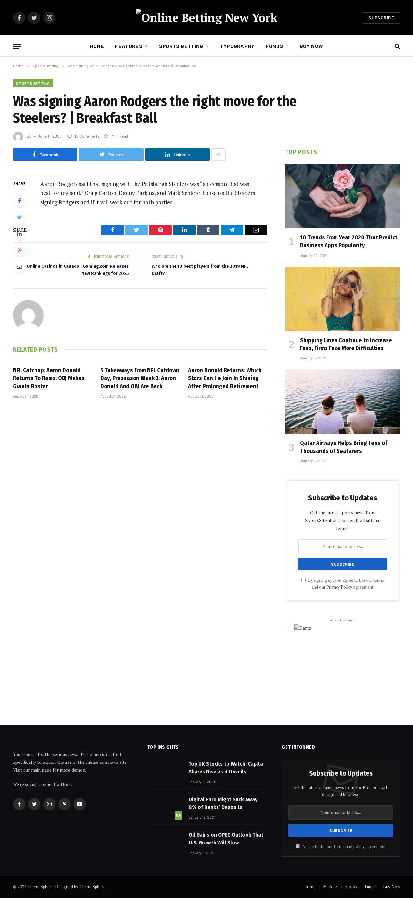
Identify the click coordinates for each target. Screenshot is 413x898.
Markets (330, 887)
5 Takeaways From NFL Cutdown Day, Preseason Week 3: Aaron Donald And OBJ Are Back (139, 378)
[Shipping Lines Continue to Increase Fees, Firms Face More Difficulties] (342, 299)
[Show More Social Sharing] (218, 154)
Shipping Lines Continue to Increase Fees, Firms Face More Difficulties (346, 344)
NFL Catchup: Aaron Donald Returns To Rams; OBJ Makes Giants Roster (49, 378)
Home (97, 46)
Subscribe (381, 17)
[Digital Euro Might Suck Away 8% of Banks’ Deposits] (165, 807)
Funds (274, 46)
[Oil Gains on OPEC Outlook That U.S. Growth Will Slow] (165, 843)
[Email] (19, 266)
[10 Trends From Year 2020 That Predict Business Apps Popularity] (342, 196)
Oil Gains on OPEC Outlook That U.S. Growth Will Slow (226, 839)
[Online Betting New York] (206, 17)
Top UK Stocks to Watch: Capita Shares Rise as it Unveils (226, 768)
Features (128, 46)
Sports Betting (181, 46)
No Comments (86, 136)
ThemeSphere (92, 887)
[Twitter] (19, 217)
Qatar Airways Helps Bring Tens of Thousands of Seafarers (343, 446)
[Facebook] (19, 200)
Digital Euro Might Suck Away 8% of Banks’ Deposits (223, 803)
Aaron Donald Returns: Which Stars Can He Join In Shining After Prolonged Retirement (225, 378)
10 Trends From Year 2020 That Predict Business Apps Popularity (348, 241)
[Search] (396, 46)
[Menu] (17, 46)
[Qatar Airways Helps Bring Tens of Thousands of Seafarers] (342, 401)
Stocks (351, 887)
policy (358, 846)
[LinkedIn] (19, 233)
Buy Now (311, 46)
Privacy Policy (339, 587)
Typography (237, 46)
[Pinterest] (19, 250)
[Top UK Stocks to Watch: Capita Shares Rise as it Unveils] (165, 772)
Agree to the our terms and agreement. (344, 846)
